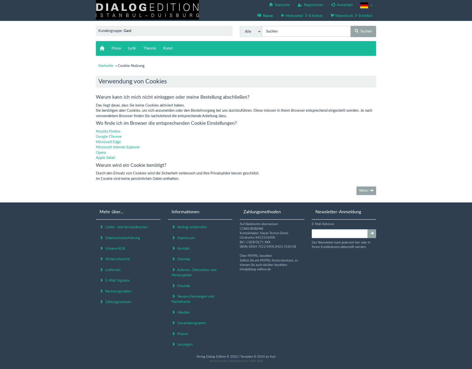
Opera (101, 152)
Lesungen (183, 344)
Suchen (365, 31)
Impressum (185, 238)
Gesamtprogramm (190, 323)
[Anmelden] (372, 233)
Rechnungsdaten (117, 291)
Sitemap (182, 259)
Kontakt (182, 248)
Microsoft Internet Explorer (118, 147)
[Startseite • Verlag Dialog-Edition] (147, 10)
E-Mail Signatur (116, 280)
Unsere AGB (114, 248)
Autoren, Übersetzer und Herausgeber (194, 272)
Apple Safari (105, 158)
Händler (182, 312)
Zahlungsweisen (117, 302)
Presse (181, 334)
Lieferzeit (111, 270)
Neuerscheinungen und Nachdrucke (193, 299)
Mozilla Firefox (108, 131)
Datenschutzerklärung (121, 238)
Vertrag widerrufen (191, 227)
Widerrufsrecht (116, 259)
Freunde (182, 286)
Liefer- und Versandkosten (125, 227)
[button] (366, 5)
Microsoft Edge (108, 142)
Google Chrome (109, 136)
